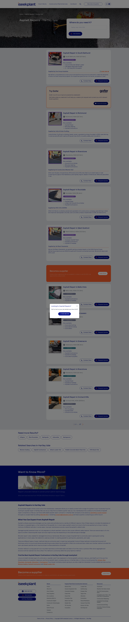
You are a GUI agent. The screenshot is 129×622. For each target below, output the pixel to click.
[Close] (77, 306)
